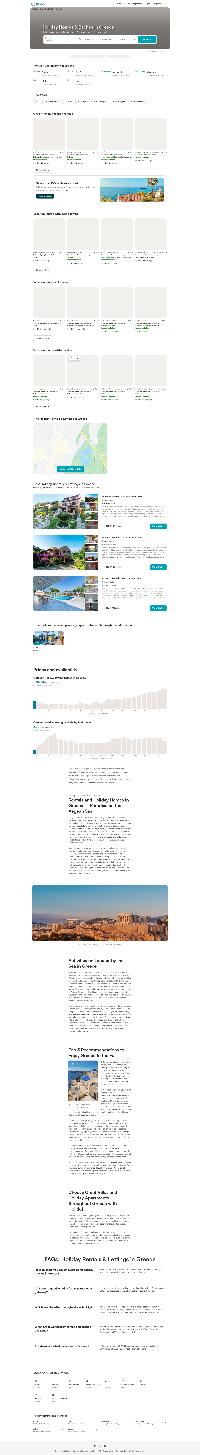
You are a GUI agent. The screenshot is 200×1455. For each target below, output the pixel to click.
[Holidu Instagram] (95, 1446)
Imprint (92, 1451)
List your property (135, 4)
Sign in (147, 4)
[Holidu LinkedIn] (100, 1446)
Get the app (120, 4)
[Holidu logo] (42, 4)
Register (157, 4)
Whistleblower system (137, 1451)
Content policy (121, 1451)
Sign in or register (45, 196)
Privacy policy (108, 1451)
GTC (99, 1451)
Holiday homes (152, 52)
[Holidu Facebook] (105, 1446)
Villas (38, 101)
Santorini (72, 1129)
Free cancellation (138, 101)
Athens (114, 1067)
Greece (163, 52)
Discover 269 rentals (70, 469)
